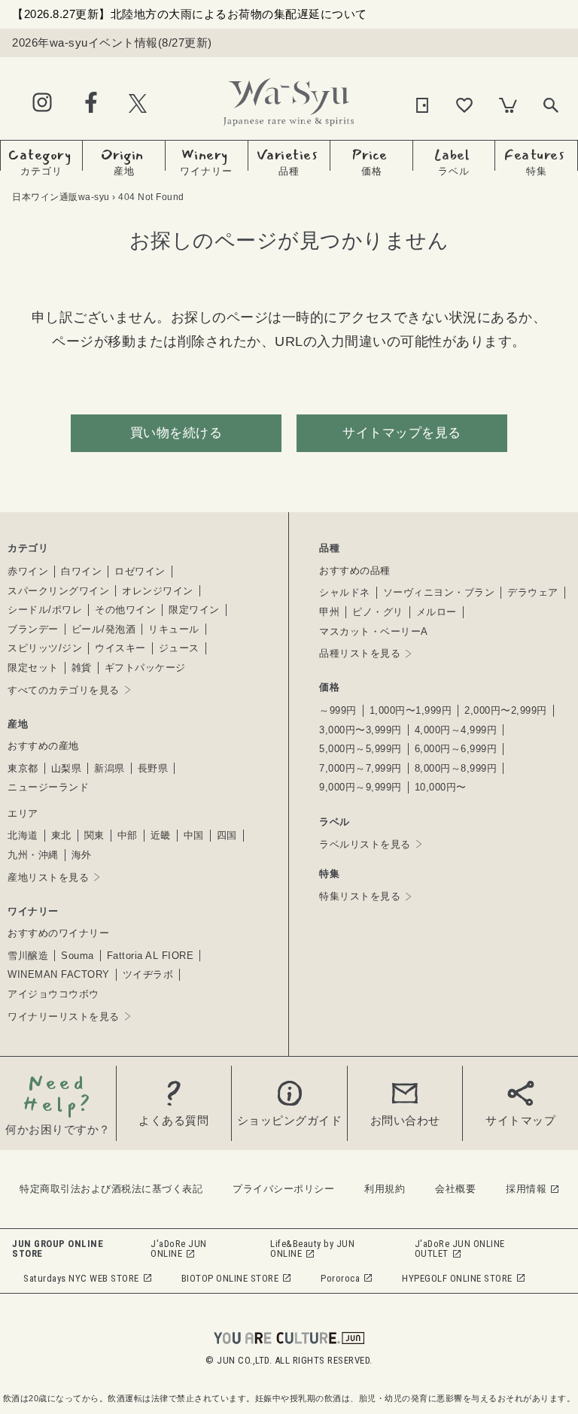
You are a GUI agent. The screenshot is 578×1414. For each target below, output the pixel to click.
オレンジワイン (157, 590)
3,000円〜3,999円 (360, 730)
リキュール (173, 629)
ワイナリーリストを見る (64, 1016)
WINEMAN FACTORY (59, 974)
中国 (194, 835)
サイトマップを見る (401, 433)
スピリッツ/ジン (45, 648)
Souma (77, 955)
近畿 (161, 835)
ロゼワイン (140, 571)
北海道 (23, 835)
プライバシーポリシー (283, 1188)
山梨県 (66, 768)
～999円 (338, 710)
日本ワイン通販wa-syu (61, 197)
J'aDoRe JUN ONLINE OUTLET (460, 1248)
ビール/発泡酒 (103, 629)
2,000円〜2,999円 (505, 710)
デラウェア (532, 592)
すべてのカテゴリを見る (64, 690)
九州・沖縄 (33, 854)
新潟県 (109, 768)
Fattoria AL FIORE (150, 955)
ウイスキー (120, 648)
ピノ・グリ (377, 611)
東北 (61, 835)
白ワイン (81, 571)
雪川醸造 (28, 955)
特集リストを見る (359, 896)
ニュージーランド (48, 787)
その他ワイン (125, 609)
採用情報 (526, 1188)
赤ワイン (28, 571)
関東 (94, 835)
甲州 (329, 611)
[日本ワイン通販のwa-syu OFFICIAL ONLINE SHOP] (288, 98)
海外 (81, 854)
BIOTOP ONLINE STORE (230, 1278)
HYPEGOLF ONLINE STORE (457, 1278)
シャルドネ (344, 592)
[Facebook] (91, 103)
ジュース (179, 648)
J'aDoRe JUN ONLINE (179, 1248)
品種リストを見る (359, 653)
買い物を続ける (176, 433)
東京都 (23, 768)
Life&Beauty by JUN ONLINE (312, 1248)
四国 (227, 835)
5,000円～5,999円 (360, 748)
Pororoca (340, 1278)
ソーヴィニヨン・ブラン (439, 592)
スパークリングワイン (58, 590)
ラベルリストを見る (365, 844)
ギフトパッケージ (145, 667)
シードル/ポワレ (45, 609)
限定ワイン (194, 609)
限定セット (33, 667)
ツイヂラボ (148, 974)
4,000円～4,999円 (456, 730)
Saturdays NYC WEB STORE (81, 1278)
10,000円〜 (441, 787)
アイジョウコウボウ (53, 994)
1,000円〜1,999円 (411, 710)
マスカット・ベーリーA (373, 631)
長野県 (153, 768)
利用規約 (384, 1188)
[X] (138, 102)
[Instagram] (42, 103)
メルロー (436, 611)
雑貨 (81, 667)
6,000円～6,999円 (456, 748)
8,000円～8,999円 (456, 768)
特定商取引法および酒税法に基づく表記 (111, 1188)
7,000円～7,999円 (360, 768)
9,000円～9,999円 (360, 787)
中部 (127, 835)
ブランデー (33, 629)
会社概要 (455, 1188)
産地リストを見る (48, 877)
